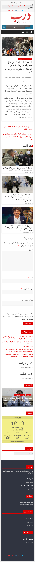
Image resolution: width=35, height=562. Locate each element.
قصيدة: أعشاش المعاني (27, 346)
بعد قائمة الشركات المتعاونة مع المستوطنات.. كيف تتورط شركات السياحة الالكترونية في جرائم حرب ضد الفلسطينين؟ (17, 198)
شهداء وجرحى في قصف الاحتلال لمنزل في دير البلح (17, 127)
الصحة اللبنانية (15, 77)
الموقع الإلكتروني (27, 300)
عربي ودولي (22, 59)
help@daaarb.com (26, 504)
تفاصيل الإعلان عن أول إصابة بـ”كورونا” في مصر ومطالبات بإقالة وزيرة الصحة (17, 169)
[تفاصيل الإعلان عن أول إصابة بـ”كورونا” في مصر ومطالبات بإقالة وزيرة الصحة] (18, 150)
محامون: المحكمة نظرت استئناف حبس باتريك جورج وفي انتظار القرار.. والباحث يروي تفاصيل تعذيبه (18, 228)
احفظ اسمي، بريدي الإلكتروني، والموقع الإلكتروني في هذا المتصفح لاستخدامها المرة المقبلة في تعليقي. (18, 316)
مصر (23, 395)
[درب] (31, 32)
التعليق (30, 250)
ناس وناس (17, 395)
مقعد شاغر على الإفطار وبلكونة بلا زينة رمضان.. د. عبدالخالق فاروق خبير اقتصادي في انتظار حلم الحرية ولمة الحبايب (17, 400)
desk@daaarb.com (26, 503)
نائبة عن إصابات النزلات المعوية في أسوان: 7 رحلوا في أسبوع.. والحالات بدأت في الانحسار (17, 136)
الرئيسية (29, 59)
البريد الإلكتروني (27, 289)
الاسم (30, 278)
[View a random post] (19, 32)
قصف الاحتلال (8, 77)
